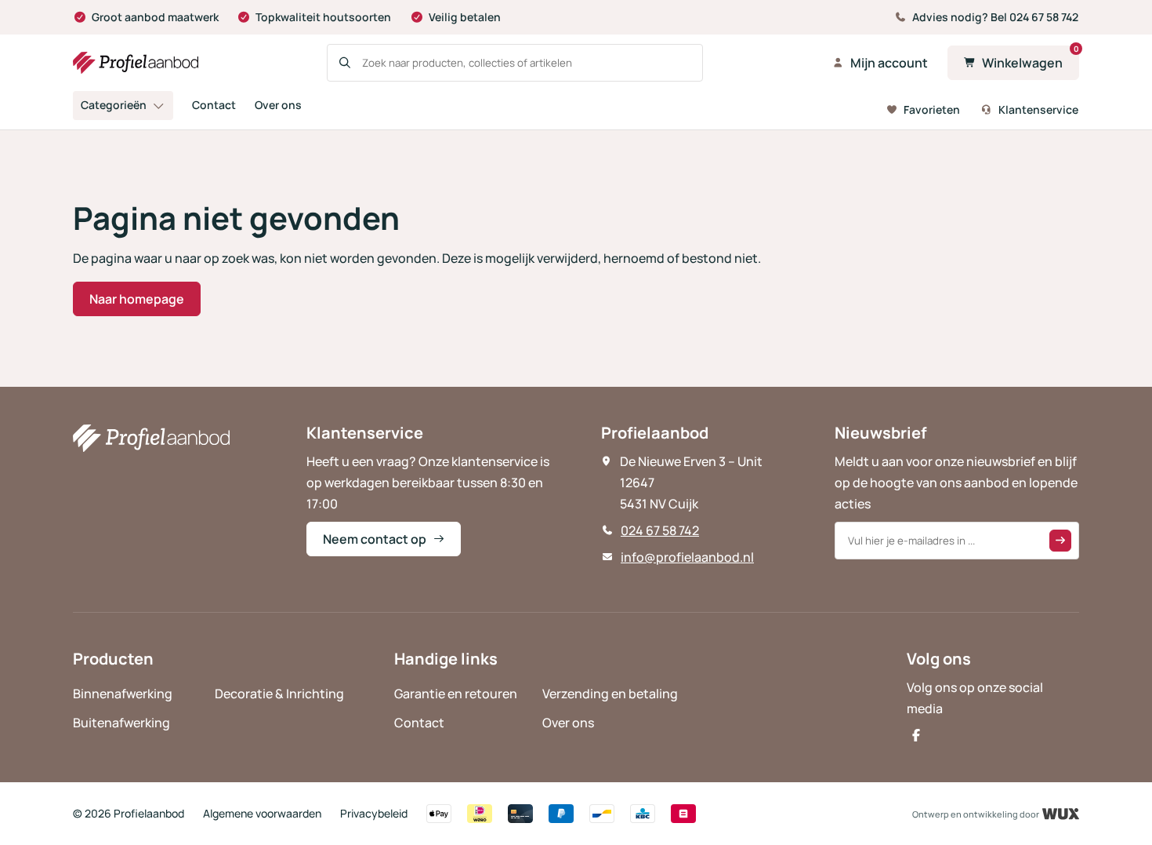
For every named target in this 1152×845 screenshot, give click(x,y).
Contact (214, 104)
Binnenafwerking (122, 693)
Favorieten (932, 109)
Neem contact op (374, 539)
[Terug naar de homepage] (135, 63)
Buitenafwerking (121, 722)
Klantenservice (1038, 109)
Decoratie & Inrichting (279, 693)
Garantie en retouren (455, 693)
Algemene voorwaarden (262, 813)
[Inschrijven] (1060, 541)
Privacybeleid (374, 813)
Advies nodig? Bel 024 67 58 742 (995, 16)
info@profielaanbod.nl (687, 557)
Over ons (278, 104)
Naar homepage (136, 299)
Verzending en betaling (610, 693)
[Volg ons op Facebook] (916, 735)
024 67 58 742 (660, 530)
